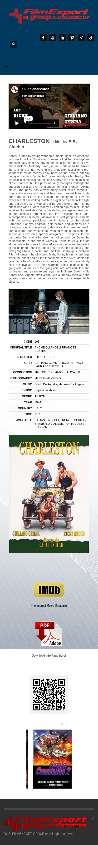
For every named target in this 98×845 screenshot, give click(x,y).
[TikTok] (90, 37)
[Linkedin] (62, 37)
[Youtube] (52, 37)
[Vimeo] (71, 37)
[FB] (43, 37)
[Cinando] (81, 37)
